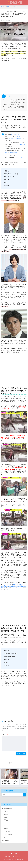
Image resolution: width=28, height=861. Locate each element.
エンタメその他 (8, 834)
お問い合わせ (8, 856)
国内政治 (6, 811)
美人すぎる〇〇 (8, 820)
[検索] (24, 794)
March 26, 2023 (19, 157)
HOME (14, 854)
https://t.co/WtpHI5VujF (11, 152)
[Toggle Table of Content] (23, 96)
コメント (5, 734)
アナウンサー (7, 828)
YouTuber (6, 826)
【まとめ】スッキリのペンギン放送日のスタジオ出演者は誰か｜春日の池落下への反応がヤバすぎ (14, 108)
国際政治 (6, 814)
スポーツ (4, 837)
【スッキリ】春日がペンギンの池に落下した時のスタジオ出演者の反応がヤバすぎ (14, 103)
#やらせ (19, 136)
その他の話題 (6, 840)
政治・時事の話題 (7, 808)
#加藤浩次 (18, 138)
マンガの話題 (7, 831)
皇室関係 (6, 817)
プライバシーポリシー (18, 856)
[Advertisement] (14, 77)
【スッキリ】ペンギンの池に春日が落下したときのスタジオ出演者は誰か (14, 100)
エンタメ (4, 823)
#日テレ (13, 134)
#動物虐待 (11, 138)
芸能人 (10, 763)
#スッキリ (18, 134)
